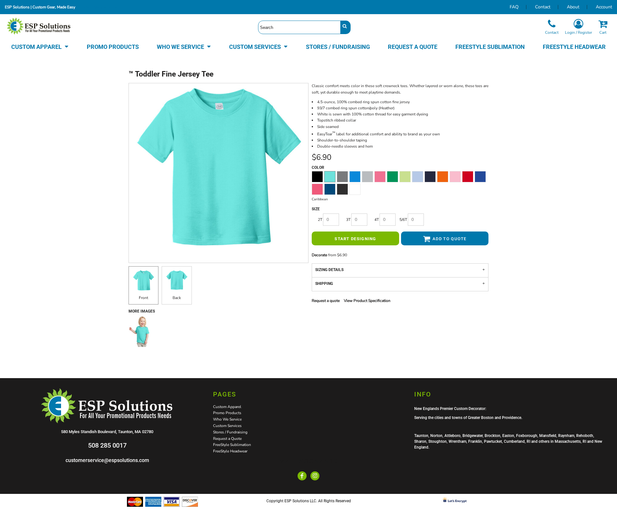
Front (143, 297)
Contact (542, 7)
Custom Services (227, 425)
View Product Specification (367, 300)
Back (177, 297)
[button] (40, 46)
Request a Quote (227, 438)
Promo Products (227, 412)
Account (604, 7)
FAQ (514, 7)
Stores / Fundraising (230, 432)
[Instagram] (314, 475)
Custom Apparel (227, 406)
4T (376, 219)
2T (320, 219)
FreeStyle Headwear (230, 451)
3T (348, 219)
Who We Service (227, 419)
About (573, 7)
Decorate (319, 255)
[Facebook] (302, 475)
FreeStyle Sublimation (232, 444)
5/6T (403, 219)
